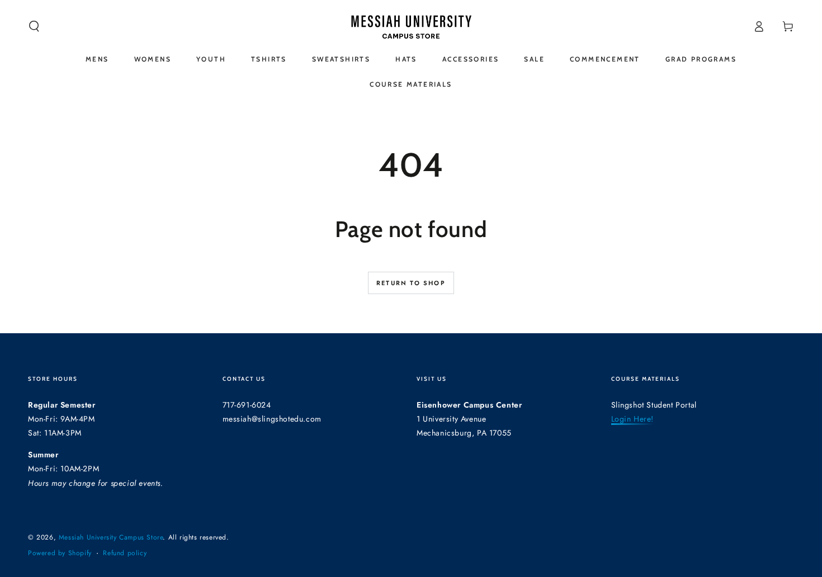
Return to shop (411, 282)
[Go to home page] (411, 26)
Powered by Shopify (60, 553)
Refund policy (125, 553)
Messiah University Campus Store (111, 537)
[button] (34, 26)
